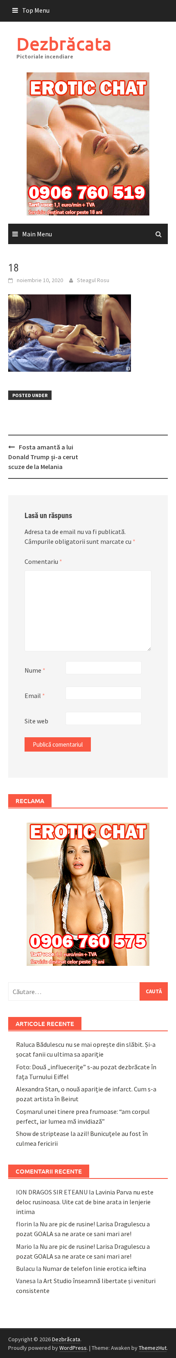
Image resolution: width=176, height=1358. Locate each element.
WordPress (73, 1347)
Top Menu (36, 10)
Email (35, 695)
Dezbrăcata (64, 43)
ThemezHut (153, 1347)
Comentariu (43, 561)
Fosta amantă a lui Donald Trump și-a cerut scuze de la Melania (43, 457)
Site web (36, 721)
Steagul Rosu (93, 280)
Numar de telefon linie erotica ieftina (94, 1268)
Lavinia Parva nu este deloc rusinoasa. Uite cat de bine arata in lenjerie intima (84, 1202)
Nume (35, 670)
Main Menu (37, 234)
